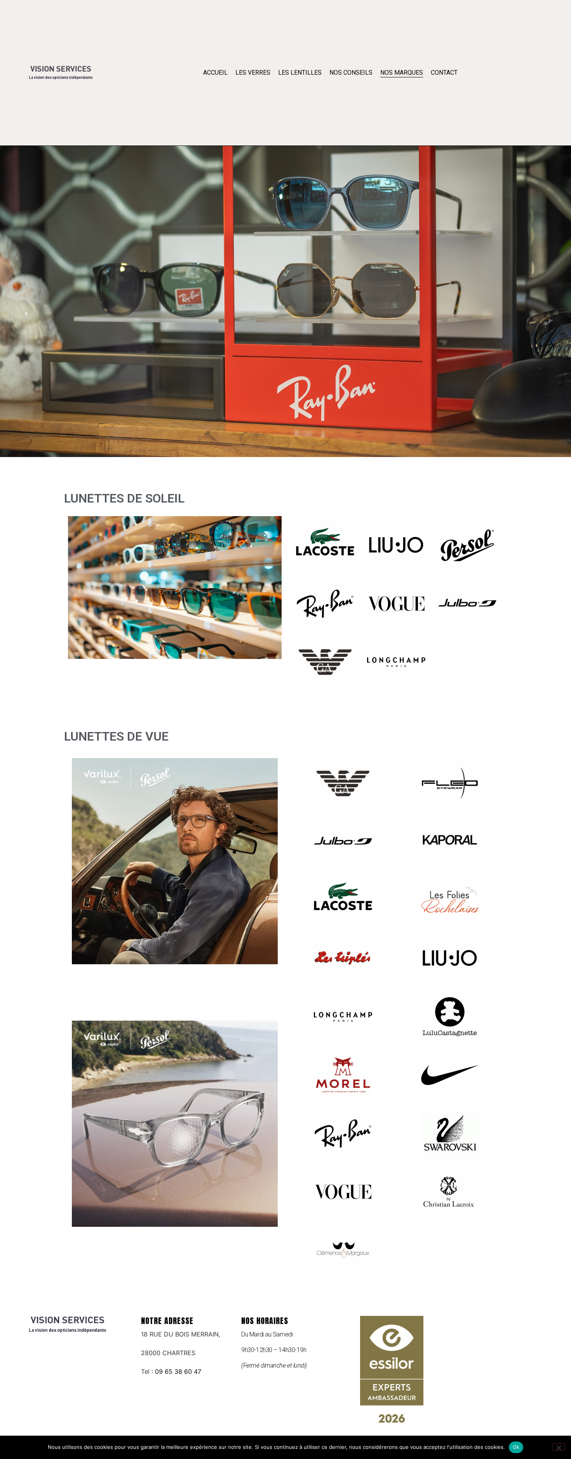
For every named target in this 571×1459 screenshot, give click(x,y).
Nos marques (401, 72)
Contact (444, 72)
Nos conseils (351, 72)
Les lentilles (300, 72)
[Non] (558, 1446)
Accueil (215, 72)
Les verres (252, 72)
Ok (516, 1447)
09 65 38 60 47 (178, 1371)
